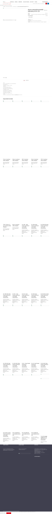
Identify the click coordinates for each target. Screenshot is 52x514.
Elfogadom (8, 513)
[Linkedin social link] (27, 0)
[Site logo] (4, 1)
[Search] (48, 2)
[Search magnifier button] (9, 4)
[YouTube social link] (26, 0)
